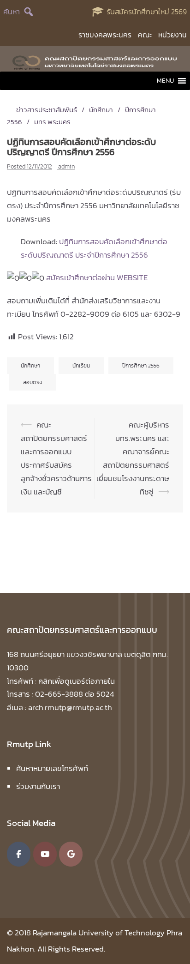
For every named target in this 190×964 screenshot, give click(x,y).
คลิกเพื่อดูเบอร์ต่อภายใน (76, 681)
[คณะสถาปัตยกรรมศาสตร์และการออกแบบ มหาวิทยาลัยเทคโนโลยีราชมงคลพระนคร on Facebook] (18, 854)
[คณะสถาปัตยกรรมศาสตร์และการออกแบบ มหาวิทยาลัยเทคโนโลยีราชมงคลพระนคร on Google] (71, 854)
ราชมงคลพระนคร (104, 34)
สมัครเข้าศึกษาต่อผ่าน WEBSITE (97, 277)
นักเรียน (81, 366)
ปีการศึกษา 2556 (141, 366)
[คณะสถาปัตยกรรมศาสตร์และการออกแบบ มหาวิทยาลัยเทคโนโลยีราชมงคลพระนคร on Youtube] (45, 854)
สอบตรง (32, 382)
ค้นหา (11, 11)
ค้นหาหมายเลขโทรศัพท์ (52, 768)
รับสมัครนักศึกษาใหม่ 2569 (147, 11)
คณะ (145, 34)
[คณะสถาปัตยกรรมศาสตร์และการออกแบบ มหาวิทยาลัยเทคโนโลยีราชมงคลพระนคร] (95, 61)
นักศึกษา (101, 109)
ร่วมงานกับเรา (38, 786)
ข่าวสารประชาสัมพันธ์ (46, 109)
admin (66, 166)
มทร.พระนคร (52, 121)
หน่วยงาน (172, 34)
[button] (165, 81)
